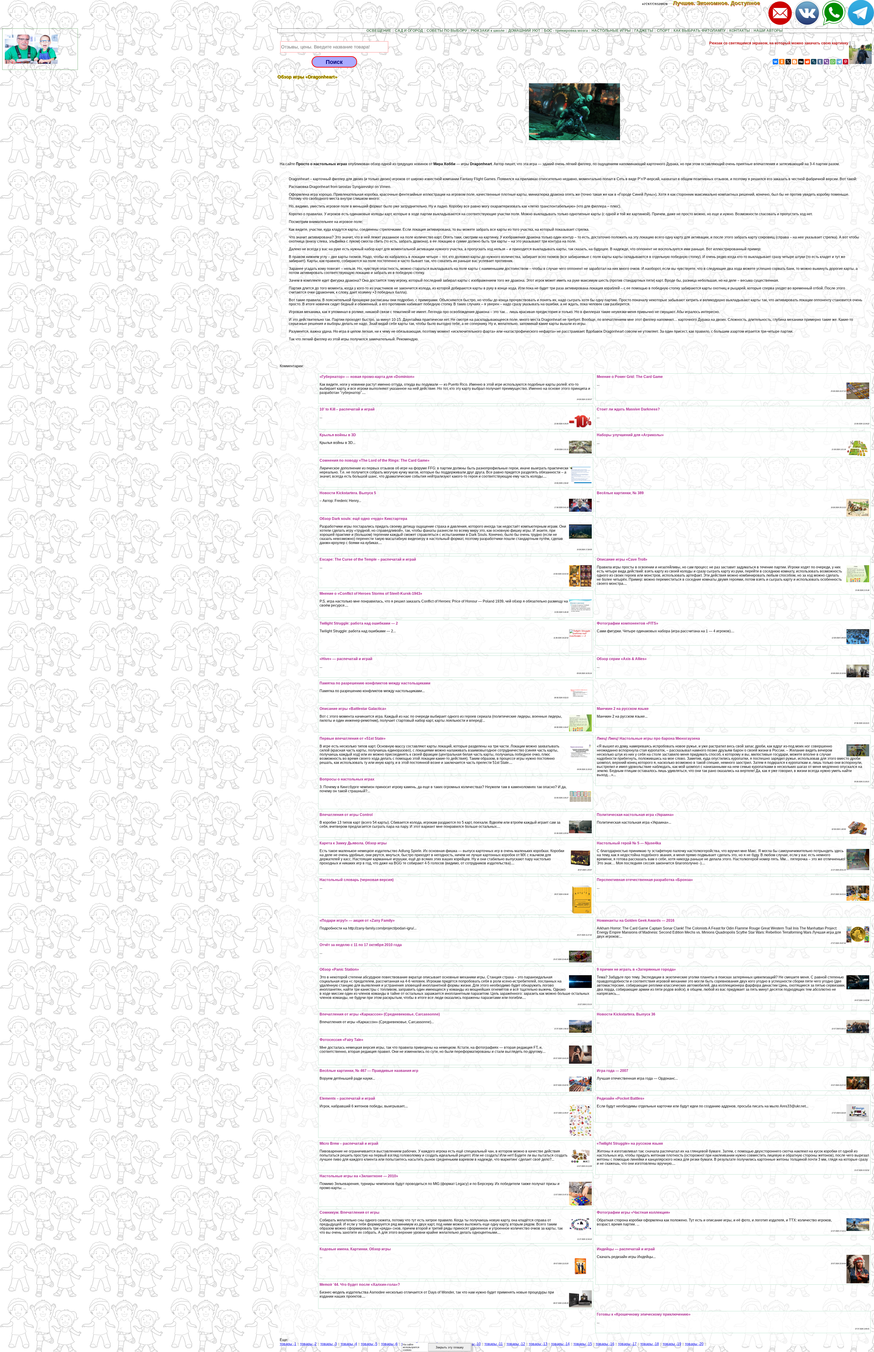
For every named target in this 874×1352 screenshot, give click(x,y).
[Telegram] (839, 61)
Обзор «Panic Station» (339, 969)
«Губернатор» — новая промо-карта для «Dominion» (367, 377)
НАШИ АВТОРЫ (768, 31)
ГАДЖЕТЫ (643, 31)
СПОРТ (663, 31)
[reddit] (807, 61)
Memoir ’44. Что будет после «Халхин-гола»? (360, 1284)
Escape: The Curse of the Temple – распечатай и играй (368, 559)
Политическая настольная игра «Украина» (635, 815)
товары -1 (288, 1344)
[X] (788, 61)
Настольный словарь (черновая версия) (357, 880)
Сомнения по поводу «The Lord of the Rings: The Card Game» (374, 460)
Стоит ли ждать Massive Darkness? (628, 409)
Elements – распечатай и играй (347, 1098)
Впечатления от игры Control (346, 815)
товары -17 (627, 1344)
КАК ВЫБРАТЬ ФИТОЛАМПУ (699, 31)
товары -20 (694, 1344)
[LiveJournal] (813, 61)
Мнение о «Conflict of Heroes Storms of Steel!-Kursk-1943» (371, 593)
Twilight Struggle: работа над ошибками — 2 (359, 623)
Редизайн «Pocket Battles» (620, 1098)
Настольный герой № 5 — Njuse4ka (629, 843)
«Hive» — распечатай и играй (346, 659)
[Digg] (801, 61)
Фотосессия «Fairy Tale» (341, 1040)
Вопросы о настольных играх (347, 779)
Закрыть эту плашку (450, 1347)
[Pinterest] (845, 61)
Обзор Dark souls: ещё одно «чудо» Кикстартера (363, 519)
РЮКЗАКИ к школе (488, 31)
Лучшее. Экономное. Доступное (719, 3)
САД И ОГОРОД (409, 31)
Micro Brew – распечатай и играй (349, 1143)
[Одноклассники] (782, 61)
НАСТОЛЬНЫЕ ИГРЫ (611, 31)
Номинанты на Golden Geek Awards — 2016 (635, 920)
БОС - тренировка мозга (566, 31)
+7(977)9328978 (655, 4)
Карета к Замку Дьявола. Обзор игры (353, 843)
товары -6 (389, 1344)
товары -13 (538, 1344)
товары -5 (369, 1344)
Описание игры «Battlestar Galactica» (353, 709)
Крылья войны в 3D (338, 435)
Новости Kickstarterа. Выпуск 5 (348, 493)
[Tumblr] (820, 61)
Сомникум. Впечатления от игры (349, 1212)
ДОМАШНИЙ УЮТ (524, 31)
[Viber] (826, 61)
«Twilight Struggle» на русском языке (630, 1143)
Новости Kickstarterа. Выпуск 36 (626, 1014)
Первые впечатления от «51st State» (353, 738)
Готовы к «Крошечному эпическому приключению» (644, 1314)
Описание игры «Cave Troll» (622, 559)
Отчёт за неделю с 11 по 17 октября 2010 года (361, 945)
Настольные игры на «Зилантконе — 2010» (359, 1176)
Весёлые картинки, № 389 (620, 493)
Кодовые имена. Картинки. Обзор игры (355, 1249)
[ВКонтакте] (775, 61)
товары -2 (308, 1344)
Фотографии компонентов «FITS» (627, 623)
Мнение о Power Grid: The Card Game (630, 377)
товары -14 (560, 1344)
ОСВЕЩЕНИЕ (378, 31)
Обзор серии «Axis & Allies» (622, 659)
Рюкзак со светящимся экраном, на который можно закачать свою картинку (778, 43)
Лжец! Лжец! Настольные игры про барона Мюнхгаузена (648, 738)
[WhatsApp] (833, 61)
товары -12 (515, 1344)
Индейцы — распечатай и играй (626, 1249)
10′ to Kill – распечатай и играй (347, 409)
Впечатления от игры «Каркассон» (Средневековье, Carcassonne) (380, 1014)
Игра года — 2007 (612, 1071)
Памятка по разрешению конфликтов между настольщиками (375, 683)
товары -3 (328, 1344)
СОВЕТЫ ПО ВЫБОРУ (447, 31)
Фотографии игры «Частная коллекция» (633, 1212)
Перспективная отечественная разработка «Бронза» (645, 880)
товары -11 (493, 1344)
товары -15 (582, 1344)
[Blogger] (794, 61)
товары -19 (672, 1344)
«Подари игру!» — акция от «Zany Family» (357, 920)
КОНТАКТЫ (739, 31)
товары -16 (605, 1344)
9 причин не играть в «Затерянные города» (636, 969)
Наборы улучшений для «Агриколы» (630, 435)
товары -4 (348, 1344)
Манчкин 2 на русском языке (623, 709)
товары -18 (649, 1344)
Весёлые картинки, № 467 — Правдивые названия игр (369, 1071)
